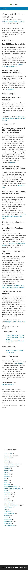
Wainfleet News (7, 396)
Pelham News (10, 391)
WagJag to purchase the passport (15, 321)
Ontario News (7, 492)
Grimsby (19, 389)
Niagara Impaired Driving (10, 486)
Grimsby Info (7, 476)
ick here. (11, 89)
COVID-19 (6, 462)
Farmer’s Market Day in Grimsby (15, 335)
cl (8, 89)
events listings (19, 363)
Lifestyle (6, 480)
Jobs (5, 478)
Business (6, 460)
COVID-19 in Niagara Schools (11, 464)
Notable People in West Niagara (12, 488)
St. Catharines (7, 511)
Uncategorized (7, 519)
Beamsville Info (8, 458)
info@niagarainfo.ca (8, 384)
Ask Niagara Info (8, 453)
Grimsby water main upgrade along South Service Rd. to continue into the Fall (13, 401)
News (4, 391)
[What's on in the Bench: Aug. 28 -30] (13, 22)
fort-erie (6, 472)
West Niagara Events (18, 396)
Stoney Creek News (17, 394)
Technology (7, 515)
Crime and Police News (10, 466)
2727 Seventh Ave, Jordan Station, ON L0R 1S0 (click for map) (14, 118)
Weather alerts (7, 523)
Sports (5, 509)
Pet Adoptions (7, 497)
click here (12, 162)
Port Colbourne (8, 501)
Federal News (7, 470)
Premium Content (8, 503)
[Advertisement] (14, 429)
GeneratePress (23, 567)
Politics (6, 499)
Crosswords (7, 468)
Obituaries (6, 490)
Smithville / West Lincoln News (12, 505)
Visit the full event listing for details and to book (14, 216)
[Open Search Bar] (26, 8)
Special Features (8, 507)
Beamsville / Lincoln (10, 389)
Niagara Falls (7, 484)
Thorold (6, 517)
